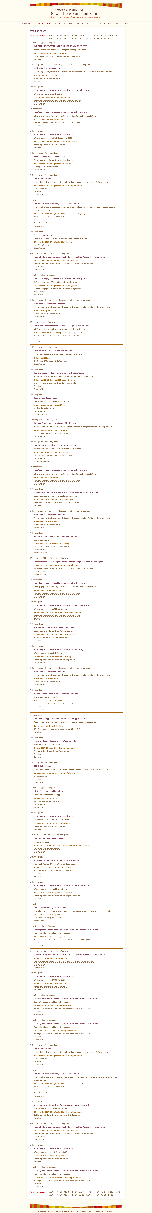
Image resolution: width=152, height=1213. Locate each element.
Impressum (99, 1211)
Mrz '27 (96, 35)
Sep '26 (59, 35)
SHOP (116, 23)
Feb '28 (88, 38)
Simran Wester (39, 339)
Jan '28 (81, 38)
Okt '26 (66, 35)
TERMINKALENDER (43, 23)
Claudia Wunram (39, 103)
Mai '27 (110, 35)
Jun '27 (118, 35)
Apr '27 (103, 35)
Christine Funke (39, 266)
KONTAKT (126, 23)
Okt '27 (66, 38)
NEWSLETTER (86, 1211)
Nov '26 (74, 35)
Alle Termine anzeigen (37, 35)
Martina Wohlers (39, 292)
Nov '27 (74, 38)
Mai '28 (110, 38)
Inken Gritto (38, 59)
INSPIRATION (105, 23)
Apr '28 (103, 38)
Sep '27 (59, 38)
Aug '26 (51, 35)
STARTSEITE (27, 23)
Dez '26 (81, 35)
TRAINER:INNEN (76, 23)
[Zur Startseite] (76, 14)
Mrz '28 (96, 38)
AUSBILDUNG (60, 23)
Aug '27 (51, 38)
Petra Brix (37, 81)
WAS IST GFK (91, 23)
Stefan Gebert (39, 342)
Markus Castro (39, 220)
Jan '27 (89, 35)
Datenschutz (111, 1211)
